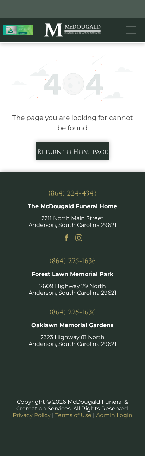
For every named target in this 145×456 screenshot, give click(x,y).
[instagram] (79, 239)
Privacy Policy (32, 415)
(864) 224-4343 (72, 193)
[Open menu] (131, 30)
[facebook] (66, 239)
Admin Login (114, 415)
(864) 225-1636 (72, 261)
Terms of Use (73, 415)
